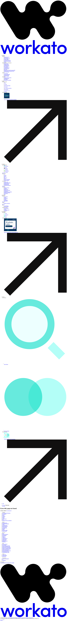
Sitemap (24, 617)
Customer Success (4, 538)
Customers (3, 516)
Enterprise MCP (4, 531)
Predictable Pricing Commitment (7, 520)
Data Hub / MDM (4, 530)
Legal (19, 617)
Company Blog (4, 539)
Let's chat (3, 506)
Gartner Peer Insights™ (5, 558)
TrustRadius (4, 560)
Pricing (3, 515)
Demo (3, 533)
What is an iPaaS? (4, 544)
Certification (4, 537)
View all (3, 201)
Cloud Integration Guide (5, 552)
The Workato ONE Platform (6, 513)
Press (3, 519)
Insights (3, 529)
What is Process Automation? (6, 547)
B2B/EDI (3, 528)
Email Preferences (15, 617)
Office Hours (4, 556)
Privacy (6, 617)
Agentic (3, 524)
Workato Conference (5, 534)
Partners (3, 517)
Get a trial (3, 505)
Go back (2, 510)
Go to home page (8, 510)
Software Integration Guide (6, 546)
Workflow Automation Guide (6, 548)
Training (3, 536)
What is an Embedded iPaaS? (6, 550)
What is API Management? (6, 545)
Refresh (5, 510)
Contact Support (4, 555)
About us (3, 514)
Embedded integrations (5, 523)
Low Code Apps (4, 527)
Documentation (4, 535)
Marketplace (4, 541)
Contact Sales (4, 554)
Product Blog (4, 540)
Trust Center (21, 617)
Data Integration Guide (5, 551)
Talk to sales (7, 505)
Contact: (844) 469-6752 (29, 617)
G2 (2, 559)
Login (3, 503)
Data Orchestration (5, 526)
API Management (4, 525)
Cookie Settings (10, 617)
